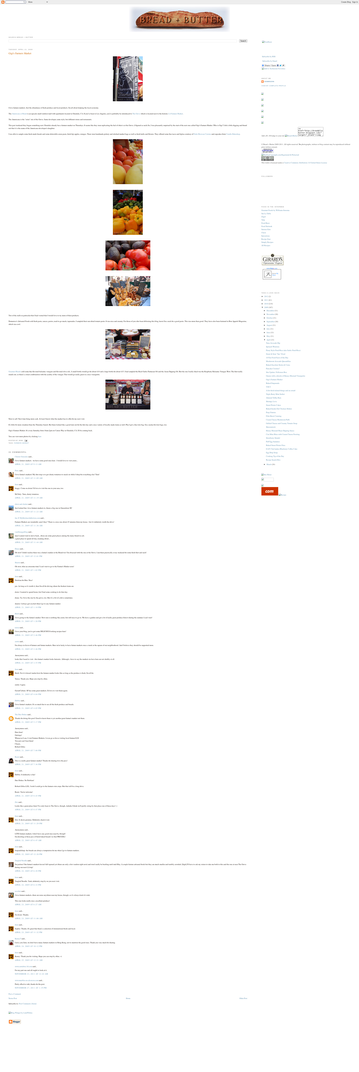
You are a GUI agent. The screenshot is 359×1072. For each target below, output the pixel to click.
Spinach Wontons (272, 346)
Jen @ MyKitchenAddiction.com (27, 518)
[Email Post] (25, 440)
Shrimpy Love (271, 401)
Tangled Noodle (21, 860)
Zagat (263, 216)
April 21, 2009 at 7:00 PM (28, 750)
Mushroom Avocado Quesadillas (278, 361)
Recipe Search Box (273, 460)
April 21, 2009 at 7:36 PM (28, 764)
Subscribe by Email (269, 61)
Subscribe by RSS (268, 56)
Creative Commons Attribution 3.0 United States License (305, 162)
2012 (266, 296)
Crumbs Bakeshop (233, 134)
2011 (266, 300)
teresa (17, 627)
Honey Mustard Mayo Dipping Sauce (280, 430)
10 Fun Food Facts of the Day (277, 357)
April (269, 339)
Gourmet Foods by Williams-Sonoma (275, 210)
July (268, 329)
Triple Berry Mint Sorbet (275, 394)
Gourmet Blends (15, 371)
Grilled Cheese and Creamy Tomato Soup (281, 423)
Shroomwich (271, 427)
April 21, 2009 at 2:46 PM (28, 635)
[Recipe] (282, 495)
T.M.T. (268, 387)
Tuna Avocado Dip (273, 343)
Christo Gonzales (21, 456)
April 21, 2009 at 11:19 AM (29, 497)
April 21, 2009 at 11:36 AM (29, 525)
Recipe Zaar (266, 239)
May (269, 336)
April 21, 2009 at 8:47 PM (28, 809)
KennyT (18, 938)
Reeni (17, 757)
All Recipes (265, 245)
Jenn (16, 484)
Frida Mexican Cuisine (202, 134)
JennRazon (269, 81)
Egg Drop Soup (272, 452)
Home (128, 998)
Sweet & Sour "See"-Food (275, 354)
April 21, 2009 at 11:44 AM (29, 542)
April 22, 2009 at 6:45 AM (28, 840)
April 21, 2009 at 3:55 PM (28, 662)
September (271, 321)
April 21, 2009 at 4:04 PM (28, 694)
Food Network (266, 226)
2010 (266, 303)
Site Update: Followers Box (276, 372)
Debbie (17, 700)
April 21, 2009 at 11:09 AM (29, 478)
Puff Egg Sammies (273, 441)
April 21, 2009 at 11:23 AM (29, 511)
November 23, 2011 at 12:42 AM (31, 974)
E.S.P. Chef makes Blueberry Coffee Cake (281, 449)
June (269, 332)
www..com (272, 268)
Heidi (17, 613)
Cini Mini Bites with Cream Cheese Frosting (283, 434)
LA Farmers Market (175, 113)
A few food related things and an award (280, 390)
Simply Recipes (267, 242)
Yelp (263, 220)
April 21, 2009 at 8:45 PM (28, 795)
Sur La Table (266, 213)
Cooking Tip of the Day (275, 456)
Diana (17, 548)
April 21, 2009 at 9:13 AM (28, 464)
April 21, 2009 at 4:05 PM (28, 708)
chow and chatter (21, 504)
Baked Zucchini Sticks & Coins (278, 365)
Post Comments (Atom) (27, 1003)
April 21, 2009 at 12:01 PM (28, 556)
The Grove (136, 113)
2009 (266, 307)
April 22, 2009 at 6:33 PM (28, 885)
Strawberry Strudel (273, 438)
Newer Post (13, 998)
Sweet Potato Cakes (273, 405)
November (271, 314)
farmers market (21, 443)
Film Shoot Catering (273, 416)
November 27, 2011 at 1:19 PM (31, 987)
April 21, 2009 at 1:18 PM (28, 607)
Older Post (243, 998)
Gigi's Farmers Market (20, 53)
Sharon (17, 562)
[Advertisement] (179, 1052)
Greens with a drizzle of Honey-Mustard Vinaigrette (285, 376)
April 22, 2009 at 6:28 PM (28, 871)
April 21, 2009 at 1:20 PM (28, 621)
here (39, 436)
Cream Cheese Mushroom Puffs (278, 419)
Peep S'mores (271, 412)
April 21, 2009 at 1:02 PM (28, 570)
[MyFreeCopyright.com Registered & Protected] (280, 155)
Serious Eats (266, 229)
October (270, 318)
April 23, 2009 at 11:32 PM (28, 932)
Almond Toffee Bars (273, 397)
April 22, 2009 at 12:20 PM (28, 854)
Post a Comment (15, 994)
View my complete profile (273, 86)
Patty (17, 470)
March (269, 464)
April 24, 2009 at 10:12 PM (28, 946)
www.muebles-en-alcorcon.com (26, 980)
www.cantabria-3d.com (23, 966)
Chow (263, 232)
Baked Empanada (272, 383)
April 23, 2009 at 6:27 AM (28, 904)
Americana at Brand (19, 113)
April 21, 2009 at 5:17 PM (28, 722)
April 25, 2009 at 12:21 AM (29, 960)
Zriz (16, 802)
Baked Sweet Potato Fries (275, 445)
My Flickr (275, 274)
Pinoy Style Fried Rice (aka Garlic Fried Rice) (283, 350)
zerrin (17, 641)
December (271, 310)
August (269, 325)
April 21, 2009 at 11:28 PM (28, 823)
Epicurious (265, 236)
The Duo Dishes (21, 714)
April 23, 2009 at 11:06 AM (29, 918)
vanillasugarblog (21, 532)
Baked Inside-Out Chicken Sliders (279, 408)
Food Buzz (265, 223)
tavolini (18, 891)
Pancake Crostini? (273, 368)
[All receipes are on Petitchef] (269, 495)
